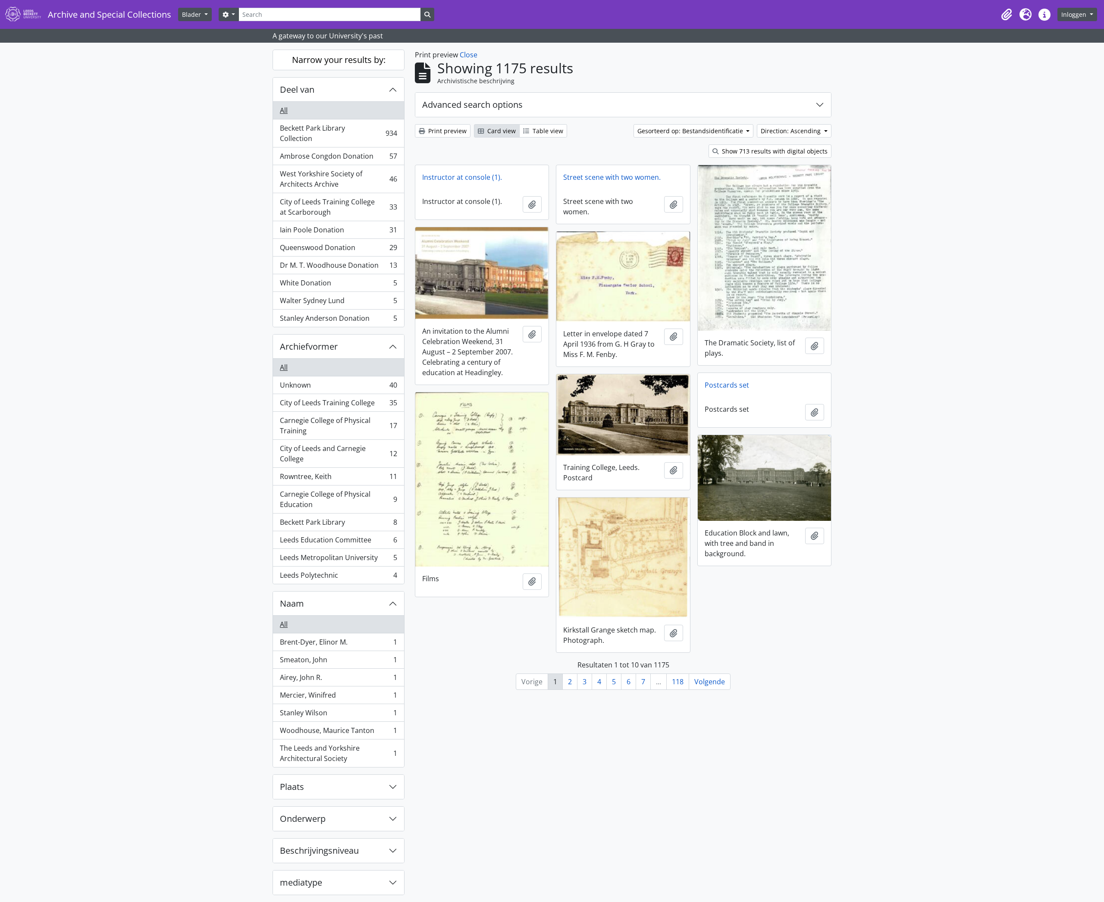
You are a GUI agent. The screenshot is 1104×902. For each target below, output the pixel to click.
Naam (292, 603)
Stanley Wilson (338, 715)
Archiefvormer (309, 346)
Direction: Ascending (791, 131)
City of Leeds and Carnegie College (338, 454)
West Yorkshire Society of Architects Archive (338, 179)
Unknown (338, 387)
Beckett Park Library (338, 524)
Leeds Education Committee (338, 542)
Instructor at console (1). (462, 177)
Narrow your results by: (339, 60)
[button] (1006, 14)
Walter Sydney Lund (338, 303)
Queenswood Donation (338, 250)
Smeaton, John (338, 662)
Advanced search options (472, 104)
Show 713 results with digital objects (774, 151)
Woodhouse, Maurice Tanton (338, 732)
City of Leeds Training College (338, 405)
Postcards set (727, 385)
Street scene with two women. (612, 177)
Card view (501, 131)
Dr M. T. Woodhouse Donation (338, 267)
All (284, 110)
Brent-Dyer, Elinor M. (338, 644)
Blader (192, 14)
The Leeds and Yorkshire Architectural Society (338, 753)
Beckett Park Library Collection (338, 133)
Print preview (447, 131)
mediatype (301, 882)
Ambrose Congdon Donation (338, 158)
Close (468, 55)
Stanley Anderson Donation (338, 320)
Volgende (709, 681)
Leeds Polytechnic (338, 577)
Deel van (297, 89)
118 (678, 681)
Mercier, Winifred (338, 697)
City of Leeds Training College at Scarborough (338, 207)
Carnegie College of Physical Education (338, 499)
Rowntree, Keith (338, 478)
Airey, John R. (338, 679)
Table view (547, 131)
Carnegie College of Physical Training (338, 425)
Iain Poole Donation (338, 232)
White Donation (338, 285)
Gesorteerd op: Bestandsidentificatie (691, 131)
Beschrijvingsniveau (319, 850)
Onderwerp (303, 818)
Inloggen (1074, 14)
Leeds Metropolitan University (338, 560)
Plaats (292, 786)
